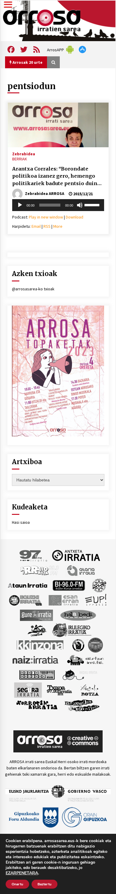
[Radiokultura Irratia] (37, 674)
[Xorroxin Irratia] (36, 704)
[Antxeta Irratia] (76, 555)
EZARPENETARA (22, 873)
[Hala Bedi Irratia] (78, 614)
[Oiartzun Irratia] (85, 659)
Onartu (17, 884)
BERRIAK (19, 159)
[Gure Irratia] (36, 614)
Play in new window (46, 217)
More (57, 226)
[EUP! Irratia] (96, 599)
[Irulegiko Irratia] (71, 629)
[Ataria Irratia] (81, 570)
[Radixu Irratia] (79, 674)
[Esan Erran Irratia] (63, 599)
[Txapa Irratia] (59, 689)
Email (36, 226)
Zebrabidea (23, 153)
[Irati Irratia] (37, 629)
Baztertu (44, 884)
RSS (47, 226)
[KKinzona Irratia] (40, 644)
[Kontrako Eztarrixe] (77, 644)
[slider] (92, 204)
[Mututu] (80, 205)
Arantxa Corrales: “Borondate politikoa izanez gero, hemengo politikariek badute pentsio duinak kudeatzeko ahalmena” (58, 176)
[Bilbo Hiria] (68, 585)
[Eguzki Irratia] (25, 599)
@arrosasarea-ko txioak (33, 289)
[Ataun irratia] (27, 585)
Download (74, 217)
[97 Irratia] (33, 555)
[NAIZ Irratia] (36, 659)
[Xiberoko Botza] (89, 689)
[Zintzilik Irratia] (82, 704)
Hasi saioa (21, 522)
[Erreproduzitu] (20, 205)
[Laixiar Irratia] (95, 644)
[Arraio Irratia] (40, 570)
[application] (58, 205)
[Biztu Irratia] (99, 585)
